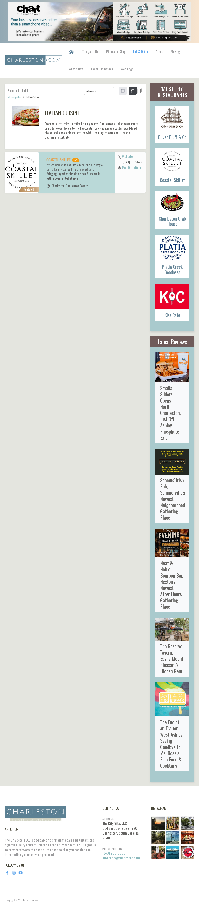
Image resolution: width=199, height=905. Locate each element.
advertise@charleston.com (121, 858)
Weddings (127, 68)
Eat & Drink (140, 51)
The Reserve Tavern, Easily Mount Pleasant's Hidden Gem (171, 658)
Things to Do (90, 51)
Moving (175, 51)
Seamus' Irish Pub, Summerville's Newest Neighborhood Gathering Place (172, 498)
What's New (76, 68)
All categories (14, 97)
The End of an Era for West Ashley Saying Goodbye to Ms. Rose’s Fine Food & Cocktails (171, 743)
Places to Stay (115, 51)
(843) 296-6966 (113, 853)
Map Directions (131, 167)
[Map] (140, 91)
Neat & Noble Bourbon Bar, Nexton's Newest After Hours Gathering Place (171, 584)
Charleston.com (30, 900)
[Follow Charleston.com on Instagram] (172, 837)
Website (127, 156)
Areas (159, 51)
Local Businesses (102, 68)
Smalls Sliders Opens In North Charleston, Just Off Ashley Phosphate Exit (170, 412)
